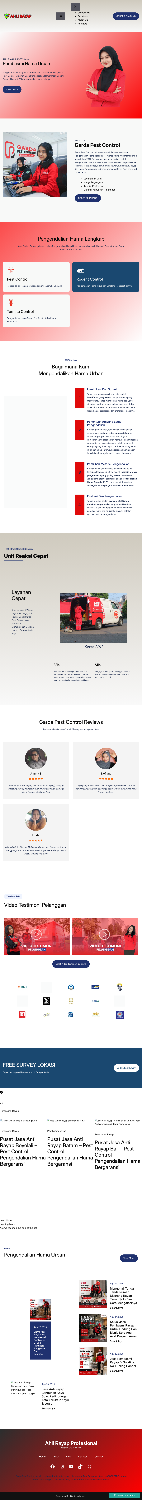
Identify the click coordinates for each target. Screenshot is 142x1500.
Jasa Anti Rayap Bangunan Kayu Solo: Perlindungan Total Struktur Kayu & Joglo (55, 1396)
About (56, 1456)
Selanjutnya (48, 1408)
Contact (99, 1456)
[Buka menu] (60, 16)
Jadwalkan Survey (126, 1068)
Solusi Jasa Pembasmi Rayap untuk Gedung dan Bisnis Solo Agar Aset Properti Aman (123, 1329)
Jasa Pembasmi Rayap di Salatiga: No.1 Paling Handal (123, 1362)
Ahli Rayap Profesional (71, 1443)
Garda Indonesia (78, 1496)
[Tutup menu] (75, 7)
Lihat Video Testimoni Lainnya (71, 964)
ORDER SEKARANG (126, 16)
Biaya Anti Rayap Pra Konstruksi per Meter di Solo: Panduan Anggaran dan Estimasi (40, 1342)
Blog (68, 1456)
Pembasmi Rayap (9, 1111)
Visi (57, 665)
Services (83, 1456)
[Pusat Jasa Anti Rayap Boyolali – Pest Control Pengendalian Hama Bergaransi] (18, 1120)
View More (128, 1258)
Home (42, 1456)
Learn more (12, 89)
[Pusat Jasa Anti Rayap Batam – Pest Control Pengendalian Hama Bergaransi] (66, 1120)
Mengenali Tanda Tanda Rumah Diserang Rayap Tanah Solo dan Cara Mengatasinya (123, 1296)
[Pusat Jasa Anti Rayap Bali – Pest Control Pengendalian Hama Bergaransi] (118, 1124)
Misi (98, 665)
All (1, 1103)
